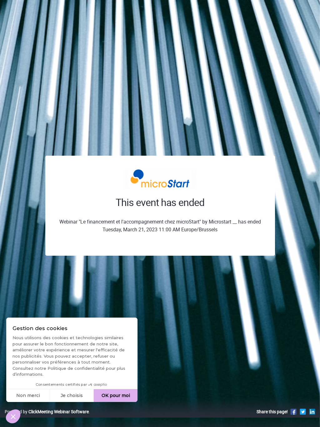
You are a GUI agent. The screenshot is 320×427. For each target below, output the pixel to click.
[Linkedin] (312, 411)
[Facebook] (293, 411)
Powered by (47, 411)
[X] (303, 411)
